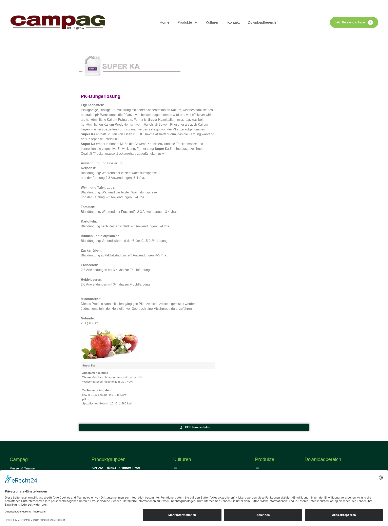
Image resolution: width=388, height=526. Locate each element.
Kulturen (212, 22)
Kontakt (233, 22)
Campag (19, 459)
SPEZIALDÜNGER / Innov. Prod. (116, 468)
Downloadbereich (262, 22)
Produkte (184, 22)
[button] (175, 468)
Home (164, 22)
